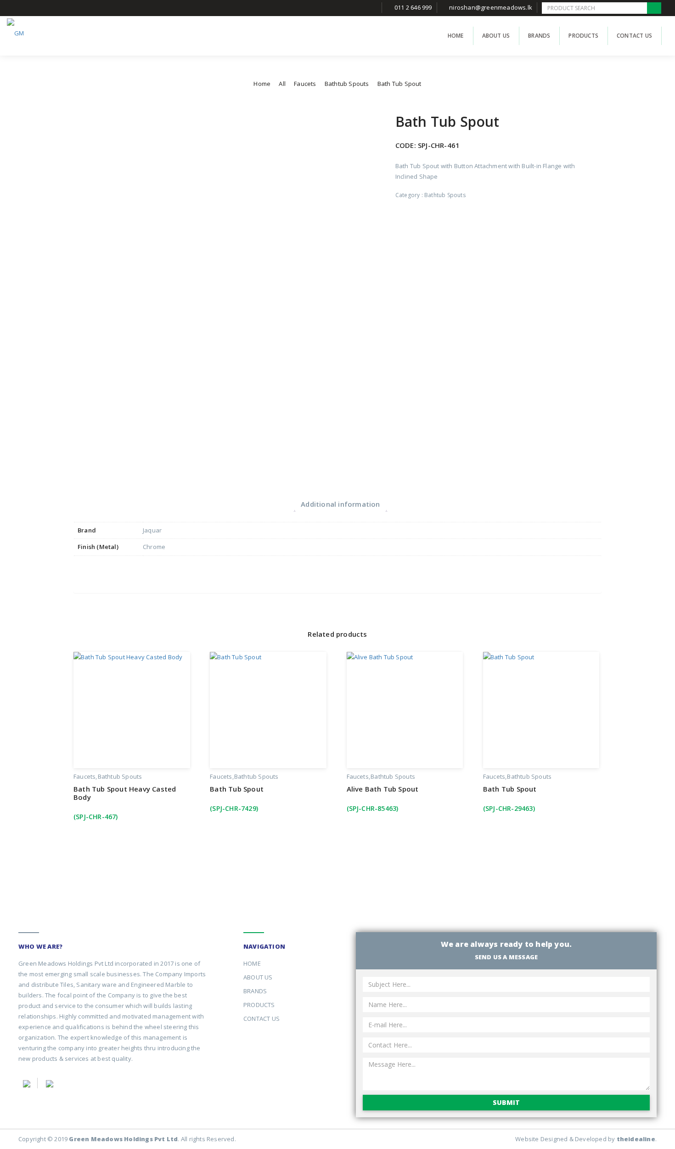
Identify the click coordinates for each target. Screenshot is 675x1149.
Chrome (154, 547)
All (282, 83)
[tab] (340, 504)
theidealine (636, 1139)
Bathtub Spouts (347, 83)
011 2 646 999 (413, 7)
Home (261, 83)
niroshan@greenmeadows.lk (490, 7)
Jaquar (152, 530)
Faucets (305, 83)
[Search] (654, 8)
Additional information (340, 504)
